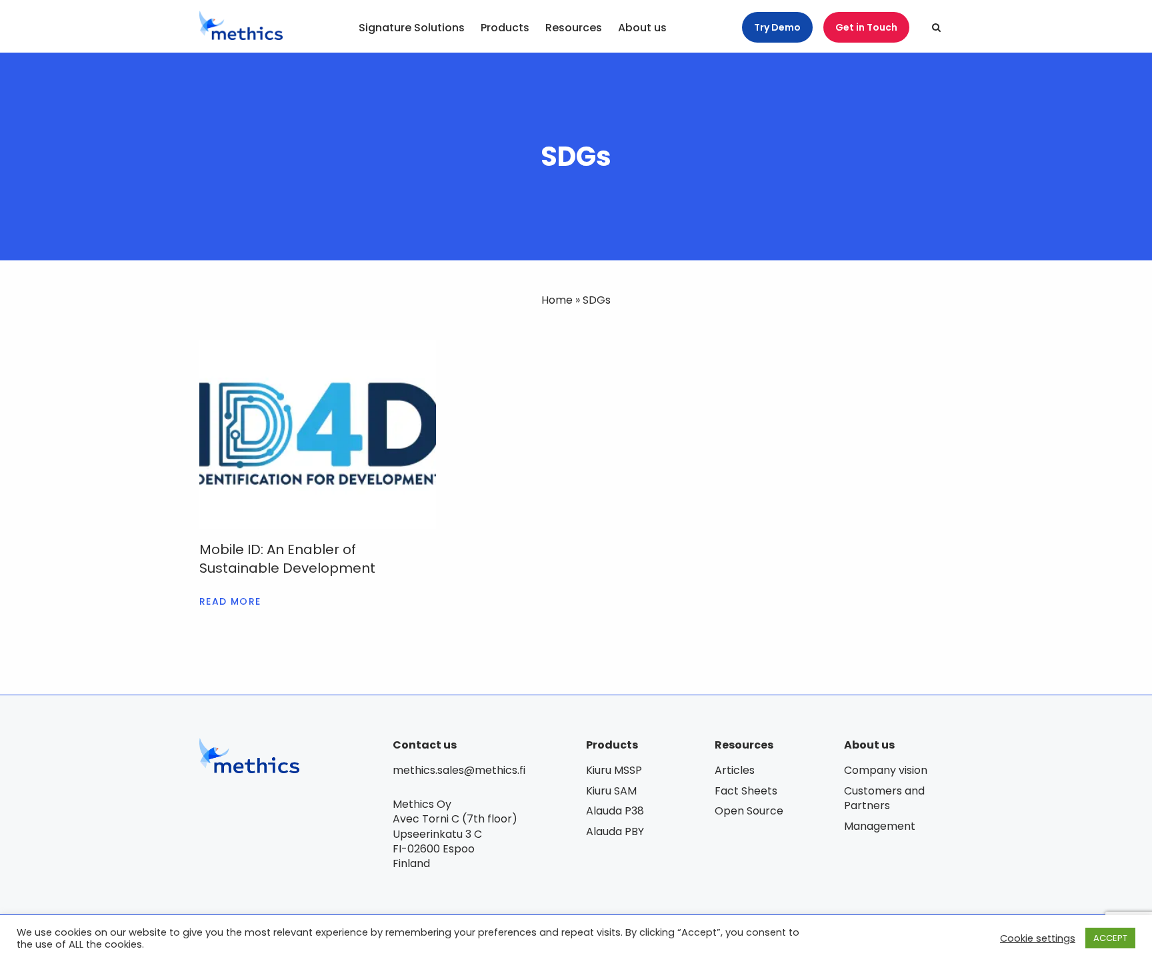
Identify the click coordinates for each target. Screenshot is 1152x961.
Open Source (749, 810)
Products (505, 28)
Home (557, 300)
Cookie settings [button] (1037, 938)
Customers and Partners (884, 798)
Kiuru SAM (611, 791)
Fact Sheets (746, 791)
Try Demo (777, 27)
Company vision (885, 770)
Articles (735, 770)
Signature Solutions (412, 28)
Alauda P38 (615, 810)
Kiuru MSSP (614, 770)
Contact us (425, 745)
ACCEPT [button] (1110, 938)
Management (879, 826)
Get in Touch (866, 27)
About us (642, 28)
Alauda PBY (615, 831)
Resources (573, 28)
